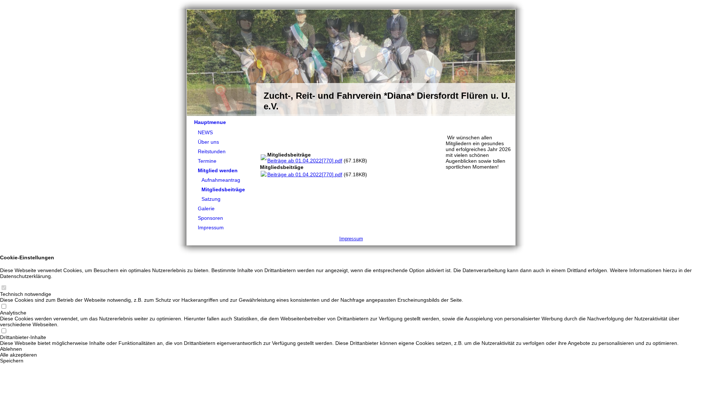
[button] (351, 349)
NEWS (205, 132)
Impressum (211, 227)
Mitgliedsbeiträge (223, 189)
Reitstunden (212, 151)
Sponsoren (210, 218)
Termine (207, 161)
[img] (351, 63)
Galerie (206, 208)
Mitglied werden (218, 170)
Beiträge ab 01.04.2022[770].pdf (304, 160)
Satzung (210, 199)
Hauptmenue (210, 122)
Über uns (208, 142)
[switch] (3, 288)
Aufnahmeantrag (220, 180)
